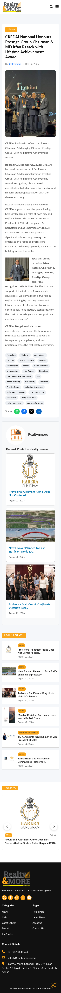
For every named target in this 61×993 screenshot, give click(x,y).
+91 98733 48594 (17, 952)
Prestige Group (13, 387)
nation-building (13, 382)
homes (26, 366)
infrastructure (12, 371)
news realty (30, 382)
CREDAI (10, 361)
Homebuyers (12, 366)
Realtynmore (14, 64)
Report (5, 928)
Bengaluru (11, 355)
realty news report (14, 403)
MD (38, 376)
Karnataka (43, 371)
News (5, 912)
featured (42, 361)
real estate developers (34, 387)
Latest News (39, 917)
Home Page (38, 912)
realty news (11, 398)
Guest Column (9, 923)
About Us (37, 923)
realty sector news (35, 403)
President (44, 382)
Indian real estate (41, 366)
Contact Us (38, 928)
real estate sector (37, 392)
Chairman (25, 355)
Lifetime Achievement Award (19, 376)
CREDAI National (26, 361)
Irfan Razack (29, 371)
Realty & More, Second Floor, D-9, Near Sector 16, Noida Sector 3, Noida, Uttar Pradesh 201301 (29, 968)
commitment (39, 355)
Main (4, 917)
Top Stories (7, 934)
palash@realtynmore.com (21, 958)
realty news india (29, 398)
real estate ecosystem (16, 392)
